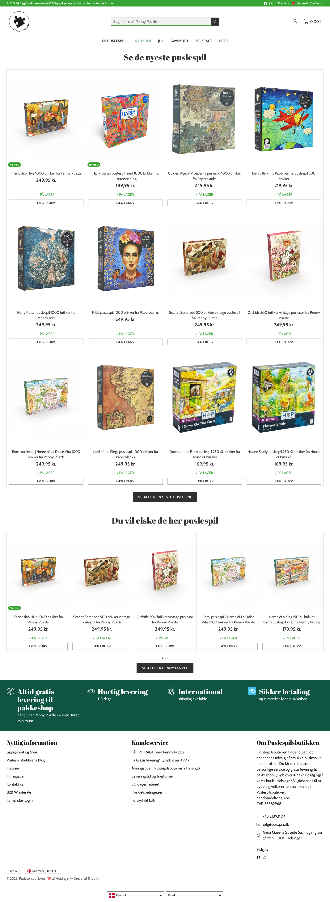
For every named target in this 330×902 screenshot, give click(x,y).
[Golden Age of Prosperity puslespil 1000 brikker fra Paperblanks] (204, 119)
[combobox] (135, 895)
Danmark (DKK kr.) (309, 3)
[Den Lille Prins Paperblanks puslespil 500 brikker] (283, 119)
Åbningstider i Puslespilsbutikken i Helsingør (166, 768)
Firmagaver (16, 776)
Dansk (282, 3)
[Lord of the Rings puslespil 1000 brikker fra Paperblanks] (125, 397)
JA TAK (287, 466)
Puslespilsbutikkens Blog (26, 760)
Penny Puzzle (95, 3)
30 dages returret (145, 784)
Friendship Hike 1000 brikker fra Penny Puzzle (46, 173)
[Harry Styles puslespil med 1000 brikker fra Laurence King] (125, 119)
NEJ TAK (287, 476)
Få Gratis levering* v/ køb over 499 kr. (161, 760)
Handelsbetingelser (147, 792)
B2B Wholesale (19, 792)
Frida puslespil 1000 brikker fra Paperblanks (125, 312)
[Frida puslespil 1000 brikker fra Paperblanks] (125, 258)
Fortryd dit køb (143, 800)
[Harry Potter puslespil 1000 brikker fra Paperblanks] (46, 258)
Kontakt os (15, 784)
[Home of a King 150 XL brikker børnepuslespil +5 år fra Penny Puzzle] (291, 572)
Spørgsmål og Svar (22, 752)
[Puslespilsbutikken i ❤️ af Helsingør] (19, 21)
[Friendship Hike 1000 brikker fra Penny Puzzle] (46, 119)
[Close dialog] (324, 414)
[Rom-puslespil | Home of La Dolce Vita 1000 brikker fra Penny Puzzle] (46, 397)
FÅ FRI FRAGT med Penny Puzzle (158, 752)
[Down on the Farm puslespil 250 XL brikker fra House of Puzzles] (204, 397)
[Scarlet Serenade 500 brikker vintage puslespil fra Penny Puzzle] (204, 258)
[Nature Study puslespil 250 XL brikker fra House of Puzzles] (283, 397)
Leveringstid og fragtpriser (152, 776)
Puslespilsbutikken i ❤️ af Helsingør (44, 878)
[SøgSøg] (215, 22)
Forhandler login (20, 800)
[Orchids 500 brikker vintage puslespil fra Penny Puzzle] (283, 258)
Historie (13, 768)
